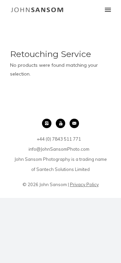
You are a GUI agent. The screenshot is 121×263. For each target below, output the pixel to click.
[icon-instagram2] (48, 123)
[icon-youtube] (62, 123)
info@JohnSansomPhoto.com (59, 149)
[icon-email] (74, 123)
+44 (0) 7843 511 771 (59, 139)
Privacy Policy (84, 184)
